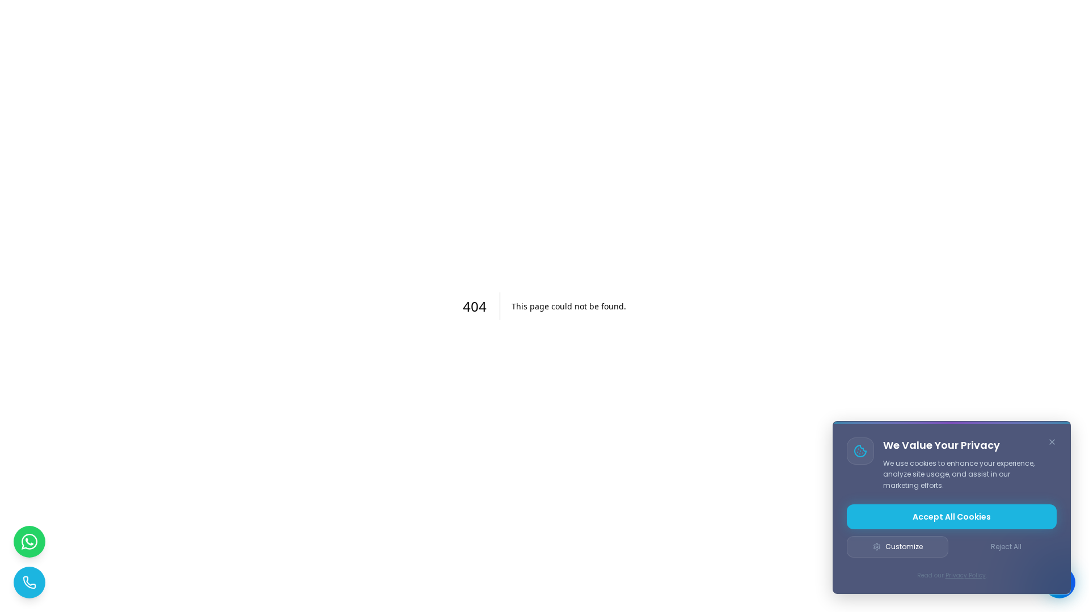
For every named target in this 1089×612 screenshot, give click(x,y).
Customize (904, 546)
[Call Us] (29, 582)
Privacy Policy (966, 575)
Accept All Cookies (952, 516)
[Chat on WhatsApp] (29, 542)
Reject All (1006, 546)
